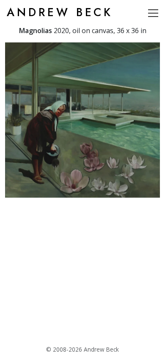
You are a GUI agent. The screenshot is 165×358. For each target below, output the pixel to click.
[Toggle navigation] (153, 13)
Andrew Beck (60, 12)
